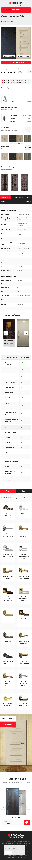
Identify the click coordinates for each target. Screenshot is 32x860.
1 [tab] (11, 143)
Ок (8, 852)
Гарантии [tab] (3, 202)
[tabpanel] (4, 138)
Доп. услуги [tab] (19, 197)
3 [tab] (16, 143)
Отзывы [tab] (28, 202)
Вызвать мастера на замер (16, 62)
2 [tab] (13, 143)
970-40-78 (12, 10)
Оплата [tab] (29, 197)
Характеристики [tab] (6, 197)
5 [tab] (22, 143)
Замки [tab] (24, 491)
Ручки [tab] (8, 491)
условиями (14, 848)
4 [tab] (19, 143)
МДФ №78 (16, 818)
